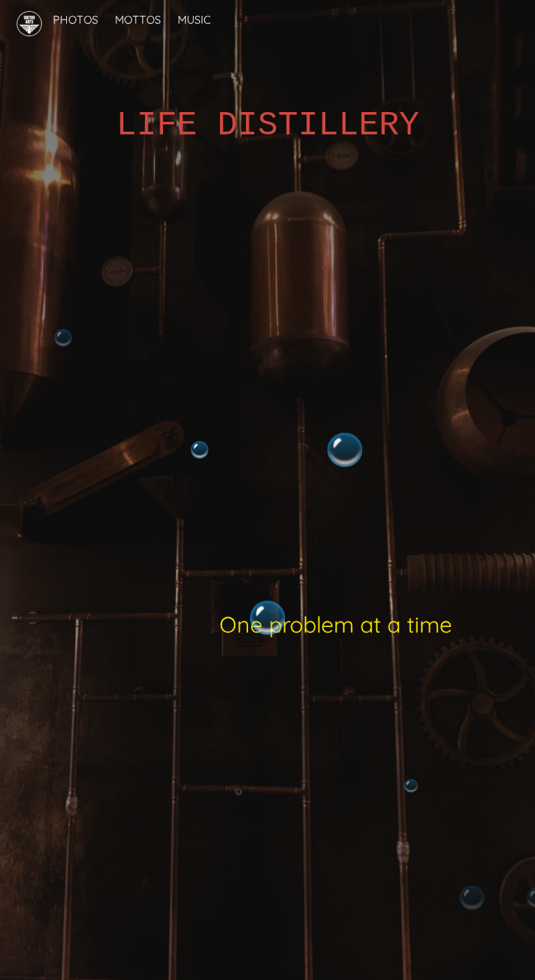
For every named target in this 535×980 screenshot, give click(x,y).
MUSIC (194, 19)
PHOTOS (75, 19)
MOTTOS (138, 19)
